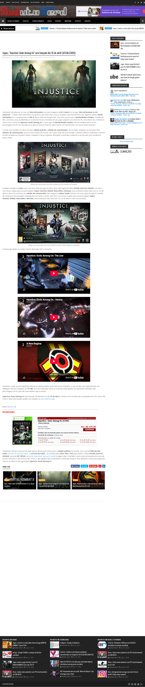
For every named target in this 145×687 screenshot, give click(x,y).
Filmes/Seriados (38, 21)
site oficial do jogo (48, 399)
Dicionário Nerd (25, 2)
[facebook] (135, 2)
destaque (20, 28)
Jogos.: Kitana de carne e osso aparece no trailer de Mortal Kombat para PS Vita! (88, 484)
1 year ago (132, 96)
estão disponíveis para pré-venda (42, 456)
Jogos (49, 21)
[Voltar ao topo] (141, 684)
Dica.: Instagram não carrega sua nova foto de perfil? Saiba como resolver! (123, 673)
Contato (8, 2)
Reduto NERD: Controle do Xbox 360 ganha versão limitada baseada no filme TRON (124, 95)
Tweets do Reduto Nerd (126, 141)
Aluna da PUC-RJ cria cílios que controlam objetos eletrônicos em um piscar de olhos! (76, 662)
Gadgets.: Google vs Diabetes (70, 642)
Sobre (42, 2)
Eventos (26, 21)
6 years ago (126, 105)
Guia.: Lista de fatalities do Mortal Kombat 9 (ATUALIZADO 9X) (130, 46)
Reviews (58, 21)
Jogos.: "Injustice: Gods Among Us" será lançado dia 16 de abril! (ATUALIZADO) (54, 484)
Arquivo (88, 21)
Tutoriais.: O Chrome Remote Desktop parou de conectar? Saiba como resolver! (48, 28)
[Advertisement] (53, 40)
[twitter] (141, 2)
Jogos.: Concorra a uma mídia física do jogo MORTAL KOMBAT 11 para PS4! (110, 28)
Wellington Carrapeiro (122, 109)
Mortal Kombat (49, 57)
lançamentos (39, 57)
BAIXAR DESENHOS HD (121, 119)
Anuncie (2, 2)
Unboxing (68, 21)
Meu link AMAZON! (35, 2)
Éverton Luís (118, 100)
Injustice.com (11, 407)
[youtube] (138, 684)
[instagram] (138, 2)
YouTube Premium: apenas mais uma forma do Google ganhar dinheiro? (131, 77)
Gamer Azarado (50, 2)
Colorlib (11, 684)
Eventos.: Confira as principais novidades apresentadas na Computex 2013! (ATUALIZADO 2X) (76, 653)
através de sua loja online (18, 453)
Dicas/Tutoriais (13, 21)
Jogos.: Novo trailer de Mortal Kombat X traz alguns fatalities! (19, 484)
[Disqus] (53, 546)
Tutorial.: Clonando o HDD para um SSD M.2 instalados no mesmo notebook (122, 644)
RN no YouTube (15, 2)
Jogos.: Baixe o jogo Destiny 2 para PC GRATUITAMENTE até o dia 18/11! (130, 67)
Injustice (26, 57)
